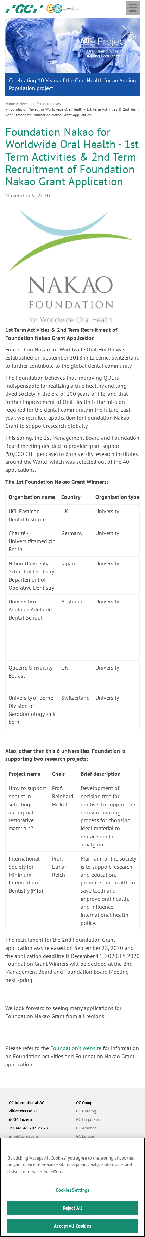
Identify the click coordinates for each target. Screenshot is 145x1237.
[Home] (24, 8)
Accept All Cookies (72, 1226)
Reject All (72, 1208)
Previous (19, 31)
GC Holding (86, 1111)
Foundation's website (75, 1048)
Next (125, 31)
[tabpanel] (72, 57)
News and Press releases (40, 103)
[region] (72, 1187)
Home (10, 103)
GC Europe (85, 1136)
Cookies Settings (72, 1190)
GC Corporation (89, 1119)
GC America (86, 1127)
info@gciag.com (23, 1136)
